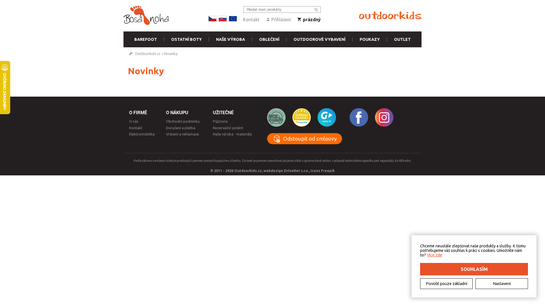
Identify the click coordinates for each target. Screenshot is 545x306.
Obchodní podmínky (183, 121)
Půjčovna (220, 121)
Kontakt (251, 19)
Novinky (170, 54)
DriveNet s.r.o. (296, 171)
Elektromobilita (142, 134)
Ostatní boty (186, 39)
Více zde (434, 255)
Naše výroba (230, 39)
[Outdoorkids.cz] (390, 15)
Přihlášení (280, 19)
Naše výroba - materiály (232, 134)
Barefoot (145, 39)
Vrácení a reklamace (182, 134)
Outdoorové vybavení (319, 39)
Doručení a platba (180, 128)
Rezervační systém (228, 128)
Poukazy (370, 39)
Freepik (328, 171)
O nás (134, 121)
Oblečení (269, 39)
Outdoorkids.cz (148, 54)
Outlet (402, 39)
